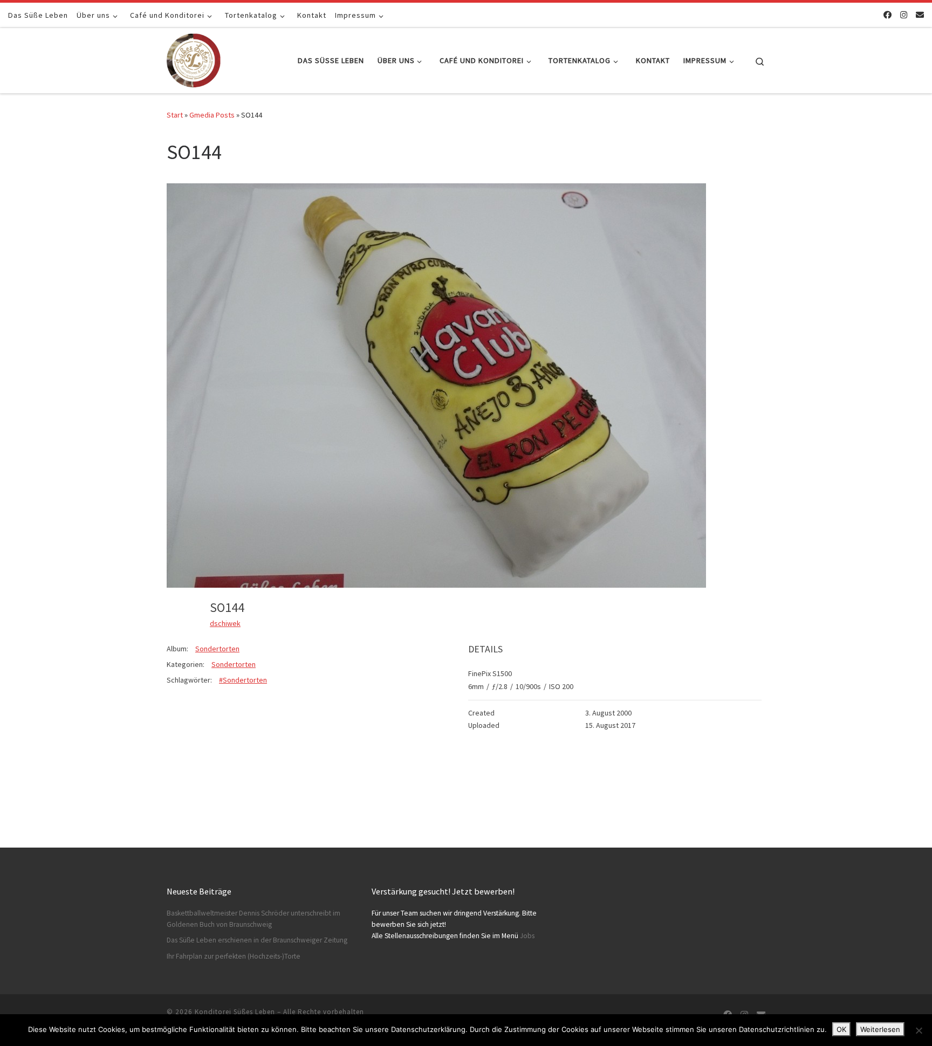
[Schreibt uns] (920, 15)
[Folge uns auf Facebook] (887, 15)
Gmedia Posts (212, 115)
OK (841, 1029)
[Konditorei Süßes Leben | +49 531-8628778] (194, 58)
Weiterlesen (880, 1029)
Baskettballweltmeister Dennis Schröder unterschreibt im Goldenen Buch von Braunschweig (253, 919)
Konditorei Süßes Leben (235, 1011)
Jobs (527, 935)
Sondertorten (217, 648)
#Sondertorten (243, 680)
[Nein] (918, 1030)
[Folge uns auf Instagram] (903, 15)
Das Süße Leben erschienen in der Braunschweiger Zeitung (257, 940)
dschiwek (225, 623)
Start (175, 115)
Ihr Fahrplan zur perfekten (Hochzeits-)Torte (233, 956)
